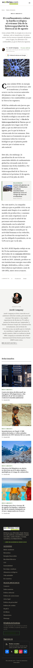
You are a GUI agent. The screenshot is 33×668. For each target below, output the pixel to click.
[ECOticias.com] (10, 3)
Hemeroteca (7, 615)
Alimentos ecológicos (10, 572)
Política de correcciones (11, 596)
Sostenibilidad (8, 566)
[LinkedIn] (25, 651)
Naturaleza (7, 553)
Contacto (6, 586)
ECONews (7, 612)
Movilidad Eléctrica (10, 559)
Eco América (8, 579)
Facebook (18, 278)
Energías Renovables (10, 556)
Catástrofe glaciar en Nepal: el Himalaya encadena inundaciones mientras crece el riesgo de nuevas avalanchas (21, 190)
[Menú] (29, 3)
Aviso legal (7, 599)
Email (24, 278)
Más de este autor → (9, 343)
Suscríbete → (11, 633)
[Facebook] (7, 651)
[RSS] (16, 651)
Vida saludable (8, 575)
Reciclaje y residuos (10, 569)
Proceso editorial (25, 48)
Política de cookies (9, 605)
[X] (11, 651)
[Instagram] (21, 651)
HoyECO (6, 609)
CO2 (5, 562)
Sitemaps (6, 618)
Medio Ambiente (10, 10)
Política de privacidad (10, 602)
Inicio (3, 10)
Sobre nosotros (8, 589)
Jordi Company (14, 48)
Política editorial (9, 593)
